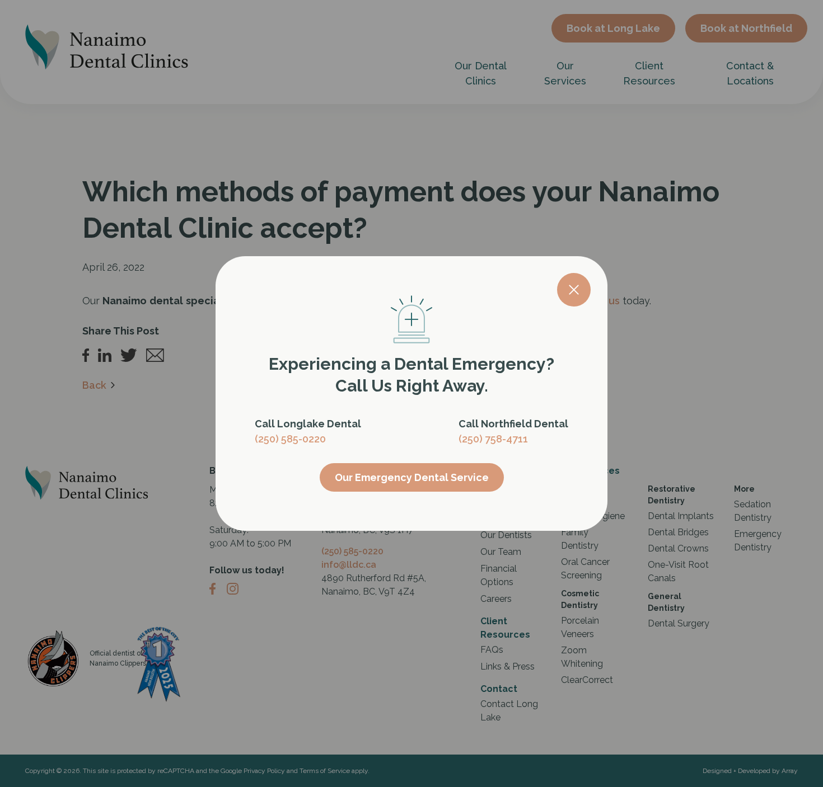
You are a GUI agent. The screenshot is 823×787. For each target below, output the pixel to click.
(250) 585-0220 (290, 439)
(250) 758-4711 (493, 439)
